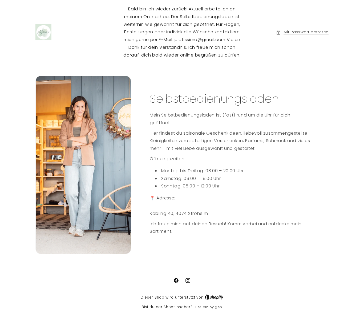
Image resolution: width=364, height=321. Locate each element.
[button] (302, 32)
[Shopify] (214, 297)
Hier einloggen (208, 307)
